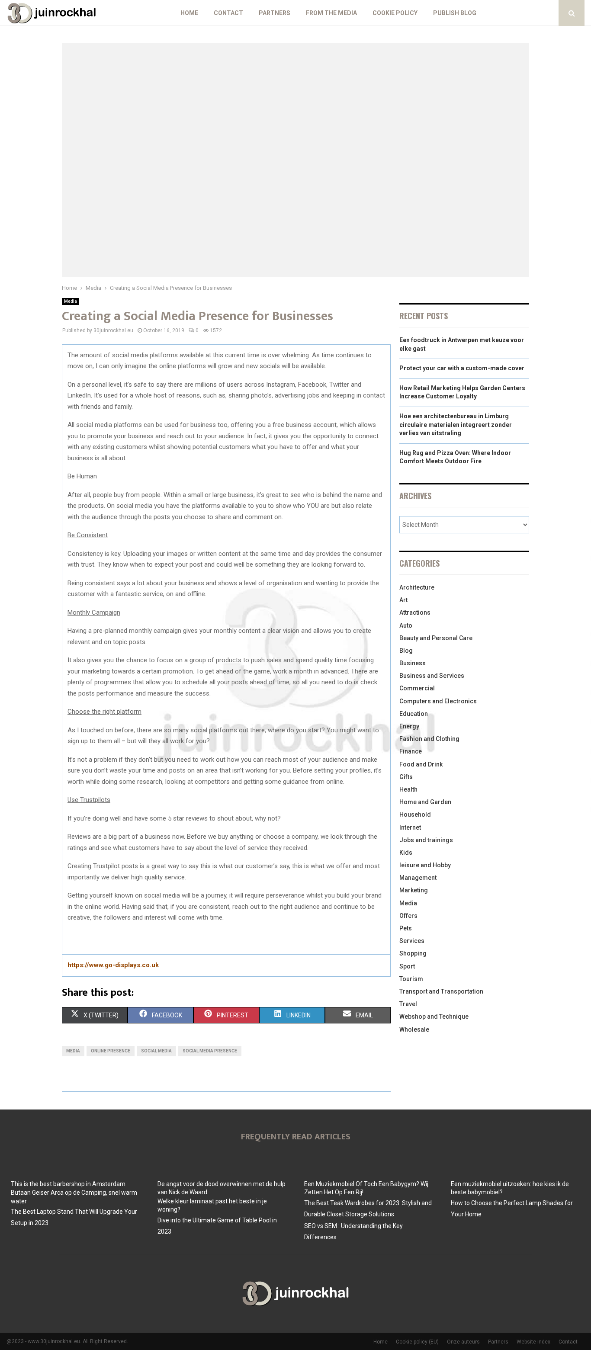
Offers (408, 915)
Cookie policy (395, 13)
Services (411, 940)
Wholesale (414, 1029)
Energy (409, 726)
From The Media (331, 13)
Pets (405, 928)
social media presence (210, 1051)
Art (403, 599)
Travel (408, 1003)
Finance (410, 751)
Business (412, 663)
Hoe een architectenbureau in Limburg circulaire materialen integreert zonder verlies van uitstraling (455, 424)
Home (189, 13)
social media (156, 1051)
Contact (228, 13)
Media (70, 301)
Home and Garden (425, 801)
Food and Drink (421, 764)
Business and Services (431, 675)
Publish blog (454, 13)
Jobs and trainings (426, 840)
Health (408, 789)
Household (415, 814)
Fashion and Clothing (429, 738)
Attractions (414, 612)
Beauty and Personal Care (435, 638)
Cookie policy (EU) (417, 1342)
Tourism (411, 978)
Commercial (417, 688)
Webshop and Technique (434, 1016)
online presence (110, 1051)
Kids (405, 852)
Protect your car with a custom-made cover (461, 368)
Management (418, 877)
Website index (533, 1342)
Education (413, 713)
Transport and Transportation (441, 991)
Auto (405, 625)
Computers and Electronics (438, 701)
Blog (406, 650)
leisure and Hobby (425, 865)
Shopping (413, 953)
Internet (410, 827)
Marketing (413, 890)
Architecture (416, 587)
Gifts (406, 776)
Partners (274, 13)
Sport (407, 966)
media (73, 1051)
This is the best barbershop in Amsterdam (68, 1183)
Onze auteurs (463, 1342)
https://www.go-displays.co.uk (113, 965)
